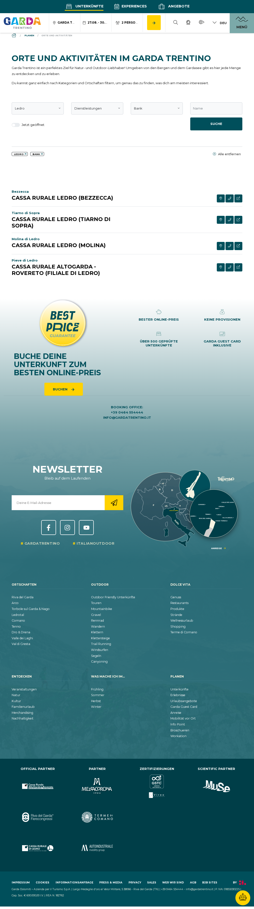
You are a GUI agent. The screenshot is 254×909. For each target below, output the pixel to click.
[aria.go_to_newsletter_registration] (114, 502)
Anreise (175, 713)
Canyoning (99, 661)
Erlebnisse (177, 695)
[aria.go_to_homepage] (22, 23)
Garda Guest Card (183, 707)
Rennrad (97, 620)
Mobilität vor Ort (183, 718)
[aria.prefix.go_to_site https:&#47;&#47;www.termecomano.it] (97, 817)
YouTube (86, 527)
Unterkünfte (88, 6)
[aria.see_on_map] (221, 198)
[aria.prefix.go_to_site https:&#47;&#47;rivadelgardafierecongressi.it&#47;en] (38, 817)
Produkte (177, 609)
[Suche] (176, 23)
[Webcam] (188, 23)
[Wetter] (201, 23)
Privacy (134, 882)
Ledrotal (18, 615)
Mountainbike (101, 609)
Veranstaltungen (24, 689)
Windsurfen (99, 650)
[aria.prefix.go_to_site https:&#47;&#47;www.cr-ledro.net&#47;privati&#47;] (38, 848)
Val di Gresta (21, 644)
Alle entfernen (229, 154)
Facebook (48, 527)
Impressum (21, 882)
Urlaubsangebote (183, 701)
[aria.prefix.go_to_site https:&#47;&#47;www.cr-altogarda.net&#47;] (38, 786)
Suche (216, 124)
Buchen (60, 389)
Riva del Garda (22, 597)
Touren (96, 603)
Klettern (97, 632)
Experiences (134, 6)
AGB (193, 882)
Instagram (67, 527)
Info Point (177, 724)
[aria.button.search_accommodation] (154, 22)
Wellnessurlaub (181, 620)
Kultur (16, 701)
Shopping (178, 626)
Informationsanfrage (74, 882)
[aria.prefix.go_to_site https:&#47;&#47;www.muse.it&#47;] (216, 786)
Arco (15, 603)
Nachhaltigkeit (22, 718)
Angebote (178, 6)
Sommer (97, 695)
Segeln (96, 656)
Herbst (96, 701)
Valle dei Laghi (22, 638)
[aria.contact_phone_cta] (229, 198)
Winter (96, 707)
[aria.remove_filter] (26, 153)
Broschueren (179, 730)
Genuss (175, 597)
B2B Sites (209, 882)
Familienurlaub (23, 707)
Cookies (42, 882)
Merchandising (22, 713)
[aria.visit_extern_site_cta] (238, 198)
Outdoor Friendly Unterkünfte (113, 597)
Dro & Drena (21, 632)
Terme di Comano (183, 632)
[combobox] (38, 108)
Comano (18, 620)
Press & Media (110, 882)
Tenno (16, 626)
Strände (176, 615)
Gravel (96, 615)
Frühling (97, 689)
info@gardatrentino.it (127, 417)
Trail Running (101, 644)
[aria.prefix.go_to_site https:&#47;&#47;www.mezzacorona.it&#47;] (97, 786)
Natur (16, 695)
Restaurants (179, 603)
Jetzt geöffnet (32, 125)
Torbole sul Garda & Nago (31, 609)
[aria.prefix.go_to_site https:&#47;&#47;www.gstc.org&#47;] (157, 786)
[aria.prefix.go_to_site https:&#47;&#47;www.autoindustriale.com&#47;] (97, 848)
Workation (178, 736)
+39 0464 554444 (127, 412)
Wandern (98, 626)
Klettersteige (100, 638)
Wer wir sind (173, 882)
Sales (151, 882)
